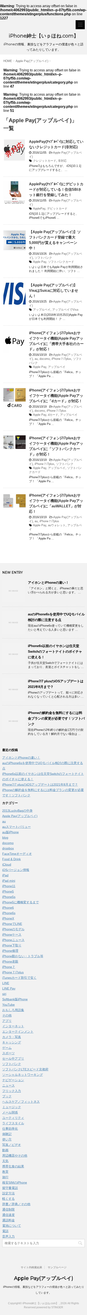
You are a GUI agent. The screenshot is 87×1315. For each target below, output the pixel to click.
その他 (7, 1015)
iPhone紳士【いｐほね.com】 (44, 36)
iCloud (6, 864)
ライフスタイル (13, 1123)
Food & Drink (11, 859)
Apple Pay (39, 261)
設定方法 (8, 1193)
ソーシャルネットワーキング (22, 1074)
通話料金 (8, 1220)
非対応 (62, 160)
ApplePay (39, 208)
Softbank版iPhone (15, 999)
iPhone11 (8, 886)
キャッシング (11, 1042)
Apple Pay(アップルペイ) (19, 816)
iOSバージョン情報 (15, 870)
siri (4, 994)
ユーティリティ (13, 1118)
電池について (11, 1225)
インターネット (13, 1026)
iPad (5, 875)
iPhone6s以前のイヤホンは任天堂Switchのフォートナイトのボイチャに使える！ (55, 651)
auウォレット (57, 525)
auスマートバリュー (16, 827)
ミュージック (11, 1107)
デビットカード (57, 208)
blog (5, 837)
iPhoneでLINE (12, 924)
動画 (5, 1150)
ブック (7, 1096)
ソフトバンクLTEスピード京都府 (25, 1069)
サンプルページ (57, 1267)
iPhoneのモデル (13, 929)
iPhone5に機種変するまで (20, 902)
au (36, 358)
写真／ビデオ (11, 1145)
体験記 (7, 1134)
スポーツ (8, 1053)
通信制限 (8, 1209)
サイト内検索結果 (31, 1267)
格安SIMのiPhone (14, 1182)
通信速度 (8, 1215)
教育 (5, 1172)
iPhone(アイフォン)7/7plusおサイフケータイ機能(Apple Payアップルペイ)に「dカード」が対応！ (56, 395)
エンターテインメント (17, 1031)
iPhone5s (8, 897)
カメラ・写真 (11, 1037)
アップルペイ (41, 309)
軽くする (8, 1198)
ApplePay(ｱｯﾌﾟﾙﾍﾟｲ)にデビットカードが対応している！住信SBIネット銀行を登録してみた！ (56, 189)
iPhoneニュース (13, 940)
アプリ (7, 1021)
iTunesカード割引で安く (19, 977)
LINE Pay (8, 988)
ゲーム (7, 1048)
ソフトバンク (43, 257)
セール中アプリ (13, 1058)
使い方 (7, 1139)
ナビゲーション (13, 1080)
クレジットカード (44, 160)
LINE (5, 983)
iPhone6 (8, 907)
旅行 (5, 1177)
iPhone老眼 (10, 961)
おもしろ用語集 (13, 1010)
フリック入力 (11, 1091)
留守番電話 (10, 1188)
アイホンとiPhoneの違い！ (48, 582)
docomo (44, 358)
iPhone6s (8, 913)
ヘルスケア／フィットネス (21, 1101)
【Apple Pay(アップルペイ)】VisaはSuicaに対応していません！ (53, 290)
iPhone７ (8, 967)
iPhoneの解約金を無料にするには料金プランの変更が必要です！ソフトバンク (56, 718)
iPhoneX (8, 918)
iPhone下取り (11, 945)
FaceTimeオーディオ (17, 853)
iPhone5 (8, 891)
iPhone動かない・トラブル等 (22, 956)
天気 (5, 1161)
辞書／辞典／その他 (16, 1204)
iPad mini (8, 880)
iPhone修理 (10, 951)
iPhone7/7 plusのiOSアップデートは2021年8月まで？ (40, 784)
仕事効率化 (10, 1128)
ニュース (8, 1085)
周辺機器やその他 (14, 1155)
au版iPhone (10, 832)
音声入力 (8, 1236)
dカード (53, 414)
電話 (5, 1231)
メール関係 (10, 1112)
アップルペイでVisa (65, 309)
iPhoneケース (11, 934)
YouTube (8, 1004)
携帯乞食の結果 (13, 1166)
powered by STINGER (49, 1307)
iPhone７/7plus (61, 358)
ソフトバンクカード (61, 261)
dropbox (8, 848)
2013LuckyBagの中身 (17, 810)
